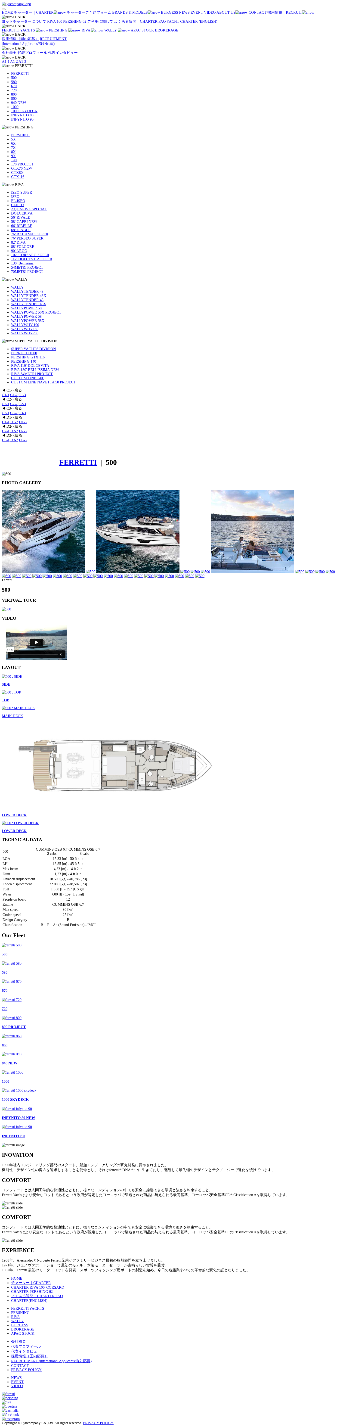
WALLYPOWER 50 (26, 308)
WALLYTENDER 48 (27, 300)
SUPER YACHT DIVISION (36, 341)
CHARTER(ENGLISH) (29, 1301)
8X (13, 152)
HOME (16, 1278)
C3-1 (5, 413)
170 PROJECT (22, 164)
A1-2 (14, 61)
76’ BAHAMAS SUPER (29, 234)
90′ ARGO (19, 251)
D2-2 (14, 431)
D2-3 (23, 431)
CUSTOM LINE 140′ (27, 378)
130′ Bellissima (22, 263)
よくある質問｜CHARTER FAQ (140, 21)
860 (14, 98)
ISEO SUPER (21, 192)
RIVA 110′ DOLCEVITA (30, 365)
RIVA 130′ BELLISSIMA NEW (35, 370)
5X (13, 139)
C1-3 (22, 395)
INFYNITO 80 (22, 115)
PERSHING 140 (23, 361)
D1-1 (5, 422)
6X (13, 143)
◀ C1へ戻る (12, 390)
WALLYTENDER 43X (28, 296)
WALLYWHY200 (24, 333)
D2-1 (5, 431)
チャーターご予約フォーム (89, 12)
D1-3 (23, 422)
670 (14, 86)
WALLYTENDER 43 (27, 291)
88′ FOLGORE (22, 247)
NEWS (16, 1378)
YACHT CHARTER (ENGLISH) (192, 21)
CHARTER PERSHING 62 (32, 1291)
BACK (20, 17)
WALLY (111, 30)
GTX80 (17, 172)
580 (14, 82)
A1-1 (5, 61)
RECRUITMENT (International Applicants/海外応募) (51, 1361)
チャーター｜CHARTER (31, 1283)
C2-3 (22, 404)
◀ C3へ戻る (12, 408)
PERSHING (58, 30)
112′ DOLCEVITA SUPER (31, 259)
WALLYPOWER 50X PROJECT (36, 312)
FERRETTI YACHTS (19, 30)
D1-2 (14, 422)
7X (13, 147)
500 (14, 78)
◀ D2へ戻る (12, 426)
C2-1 (5, 404)
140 (14, 160)
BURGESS (19, 1325)
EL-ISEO (18, 201)
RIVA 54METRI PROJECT (32, 374)
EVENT (17, 1382)
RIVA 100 (54, 21)
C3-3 (22, 413)
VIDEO (17, 1386)
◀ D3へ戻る (12, 435)
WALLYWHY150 (24, 329)
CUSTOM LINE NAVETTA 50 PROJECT (43, 382)
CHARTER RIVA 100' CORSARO (37, 1287)
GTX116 (17, 177)
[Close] (4, 9)
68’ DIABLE (21, 230)
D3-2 (14, 440)
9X (13, 156)
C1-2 (14, 395)
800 (14, 94)
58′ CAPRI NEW (24, 222)
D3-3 (23, 440)
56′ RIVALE (20, 217)
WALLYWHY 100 (25, 325)
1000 (15, 107)
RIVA (86, 30)
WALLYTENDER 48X (28, 304)
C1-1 (5, 395)
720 (14, 90)
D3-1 (5, 440)
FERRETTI (23, 66)
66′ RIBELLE (21, 226)
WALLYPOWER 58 (26, 316)
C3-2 (14, 413)
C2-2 (14, 404)
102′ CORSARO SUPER (30, 255)
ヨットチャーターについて (24, 21)
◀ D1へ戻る (12, 417)
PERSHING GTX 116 (28, 357)
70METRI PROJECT (27, 272)
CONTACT (20, 1366)
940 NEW (18, 103)
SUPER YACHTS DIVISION (33, 349)
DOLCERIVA (22, 213)
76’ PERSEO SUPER (27, 238)
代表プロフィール (32, 53)
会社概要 (9, 53)
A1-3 (22, 61)
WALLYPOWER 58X (27, 321)
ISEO (15, 197)
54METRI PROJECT (27, 267)
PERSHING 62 (74, 21)
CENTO (17, 205)
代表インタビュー (63, 53)
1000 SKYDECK (24, 111)
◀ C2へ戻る (12, 399)
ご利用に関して (100, 21)
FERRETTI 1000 (24, 353)
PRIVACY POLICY (26, 1370)
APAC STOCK (142, 30)
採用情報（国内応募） (20, 39)
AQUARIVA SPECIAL (29, 209)
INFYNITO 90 (22, 119)
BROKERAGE (166, 30)
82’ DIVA (18, 242)
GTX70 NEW (21, 168)
